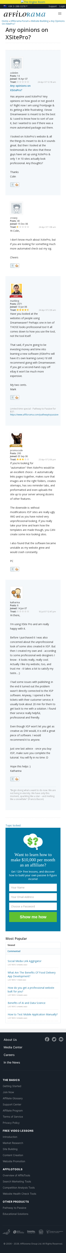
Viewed (11, 945)
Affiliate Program (13, 1110)
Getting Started (12, 1086)
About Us (10, 1039)
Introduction (10, 1136)
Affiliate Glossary (13, 1098)
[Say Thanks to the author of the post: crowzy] (14, 265)
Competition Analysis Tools (19, 1187)
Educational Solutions (15, 1213)
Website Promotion (14, 1161)
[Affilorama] (23, 13)
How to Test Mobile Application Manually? (33, 1014)
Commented (14, 951)
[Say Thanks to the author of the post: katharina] (14, 779)
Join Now (8, 1092)
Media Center (13, 1047)
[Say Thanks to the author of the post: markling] (14, 397)
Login (62, 6)
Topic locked (13, 825)
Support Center (12, 1104)
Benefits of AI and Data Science (26, 1003)
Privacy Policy (11, 1122)
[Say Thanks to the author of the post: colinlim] (14, 184)
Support (53, 6)
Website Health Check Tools (19, 1193)
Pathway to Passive (14, 1207)
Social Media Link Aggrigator (24, 961)
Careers (9, 1055)
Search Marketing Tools (17, 1181)
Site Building (10, 1149)
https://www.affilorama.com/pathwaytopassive (34, 414)
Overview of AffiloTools (16, 1175)
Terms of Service (13, 1116)
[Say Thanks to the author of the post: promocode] (14, 569)
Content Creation (13, 1155)
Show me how (33, 917)
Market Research (13, 1142)
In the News (12, 1062)
